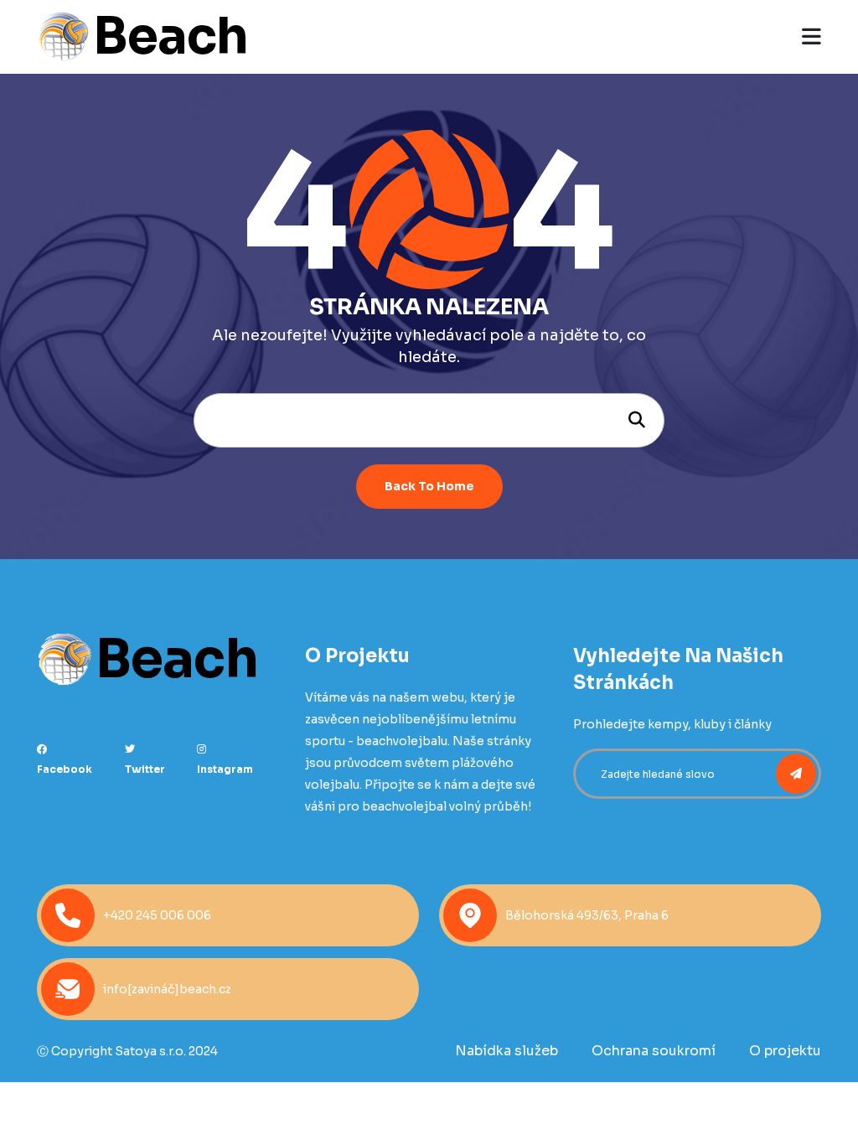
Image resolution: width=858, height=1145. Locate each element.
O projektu (785, 1051)
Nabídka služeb (506, 1051)
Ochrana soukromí (654, 1051)
